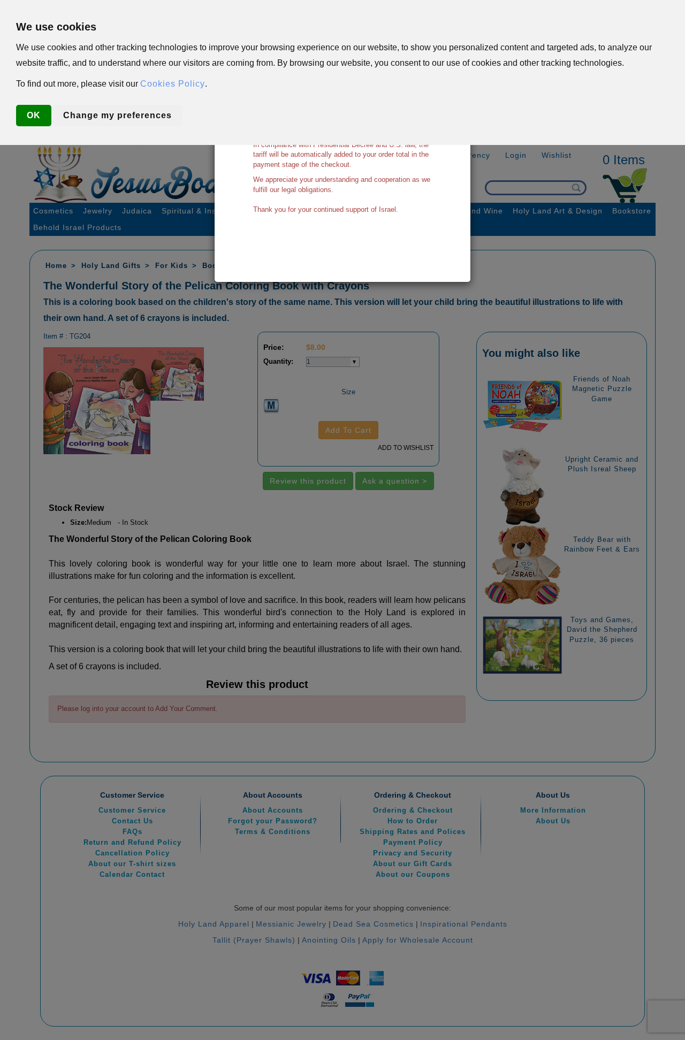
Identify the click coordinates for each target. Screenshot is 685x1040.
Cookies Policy (172, 83)
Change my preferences (117, 115)
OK (34, 115)
